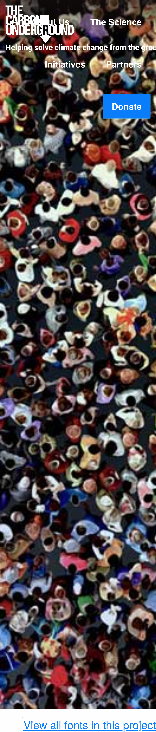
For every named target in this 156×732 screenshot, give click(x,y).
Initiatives (65, 64)
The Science (116, 21)
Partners (124, 64)
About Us (50, 21)
